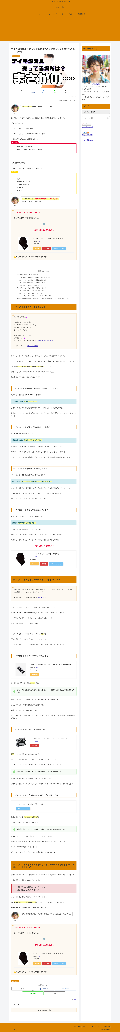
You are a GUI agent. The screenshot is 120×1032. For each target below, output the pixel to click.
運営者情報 (107, 1027)
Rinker (39, 241)
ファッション (16, 981)
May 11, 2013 (41, 597)
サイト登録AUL (87, 140)
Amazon (37, 248)
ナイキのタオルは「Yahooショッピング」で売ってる (35, 296)
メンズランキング (87, 127)
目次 (39, 271)
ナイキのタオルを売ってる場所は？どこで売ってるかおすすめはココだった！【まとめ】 (44, 298)
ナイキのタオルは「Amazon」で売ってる (32, 290)
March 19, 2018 (32, 346)
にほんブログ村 (87, 135)
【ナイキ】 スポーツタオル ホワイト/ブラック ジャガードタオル (51, 664)
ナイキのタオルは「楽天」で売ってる (31, 293)
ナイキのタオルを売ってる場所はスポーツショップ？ (35, 277)
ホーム (70, 1027)
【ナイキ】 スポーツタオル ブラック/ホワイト (48, 238)
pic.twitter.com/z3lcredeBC (45, 340)
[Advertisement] (60, 29)
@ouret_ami (96, 84)
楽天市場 (46, 248)
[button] (66, 91)
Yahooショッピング (59, 248)
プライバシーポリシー (96, 1027)
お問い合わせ (85, 1027)
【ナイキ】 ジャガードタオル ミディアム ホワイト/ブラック (50, 738)
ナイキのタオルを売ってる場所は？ (28, 274)
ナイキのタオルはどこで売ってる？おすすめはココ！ (34, 288)
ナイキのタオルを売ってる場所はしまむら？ (33, 280)
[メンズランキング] (86, 124)
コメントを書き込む (44, 1010)
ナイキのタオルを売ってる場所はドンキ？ (32, 282)
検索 (75, 1027)
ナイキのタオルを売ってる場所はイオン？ (32, 285)
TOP (79, 1027)
